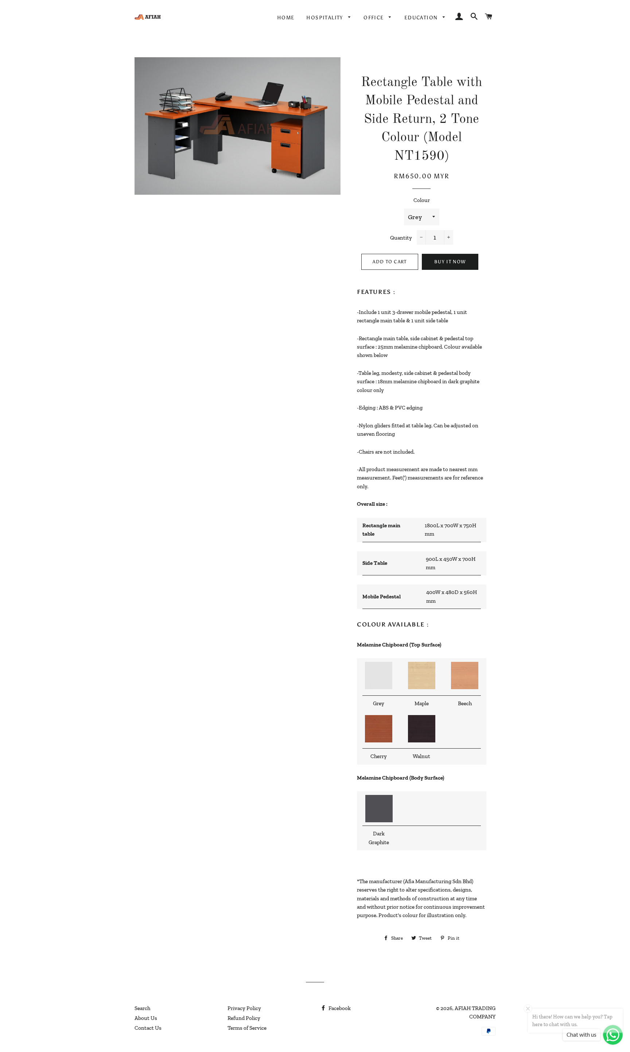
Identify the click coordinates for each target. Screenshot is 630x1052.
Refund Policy (244, 1018)
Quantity (401, 237)
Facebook (339, 1008)
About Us (146, 1018)
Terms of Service (247, 1028)
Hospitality (325, 18)
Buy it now (450, 261)
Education (421, 18)
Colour (421, 200)
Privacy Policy (244, 1008)
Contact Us (148, 1028)
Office (374, 18)
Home (286, 18)
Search (142, 1008)
